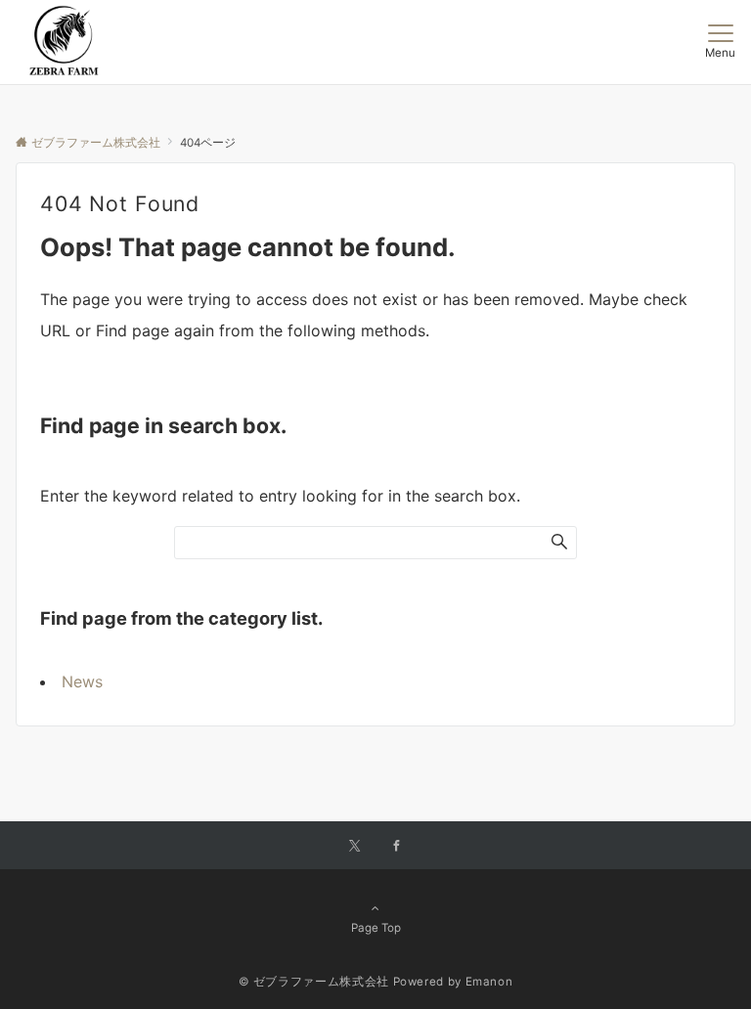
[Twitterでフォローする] (354, 847)
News (82, 681)
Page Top (376, 928)
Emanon (489, 981)
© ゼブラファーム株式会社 (314, 981)
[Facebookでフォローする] (397, 847)
